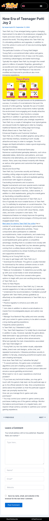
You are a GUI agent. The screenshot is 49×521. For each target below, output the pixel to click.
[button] (41, 6)
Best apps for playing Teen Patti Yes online (19, 223)
